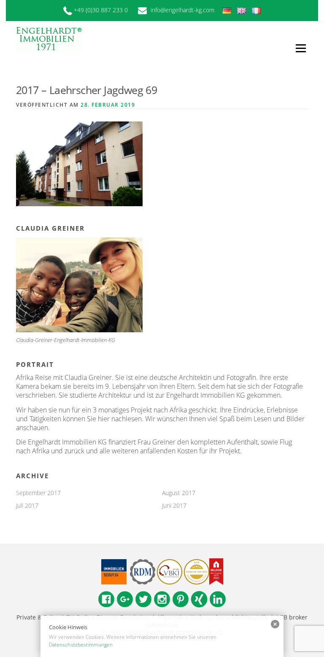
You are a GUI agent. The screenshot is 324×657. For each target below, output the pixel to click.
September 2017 (38, 493)
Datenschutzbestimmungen (81, 644)
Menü (300, 48)
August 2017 (178, 493)
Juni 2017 (174, 505)
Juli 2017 (27, 505)
